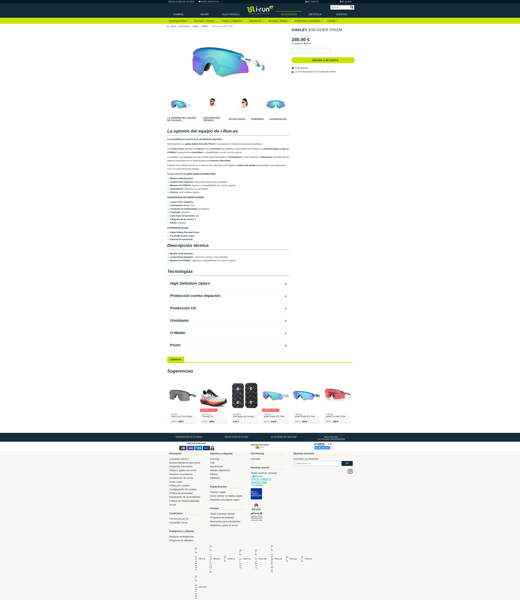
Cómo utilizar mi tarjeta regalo (226, 496)
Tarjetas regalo (218, 492)
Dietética (315, 14)
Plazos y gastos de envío (182, 470)
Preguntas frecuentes (180, 466)
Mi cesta (347, 2)
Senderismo (216, 466)
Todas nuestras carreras (264, 473)
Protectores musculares (308, 20)
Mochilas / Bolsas (278, 20)
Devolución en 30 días (181, 2)
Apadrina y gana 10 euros (224, 525)
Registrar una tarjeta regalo (225, 499)
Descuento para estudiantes (225, 521)
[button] (311, 51)
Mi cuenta (313, 2)
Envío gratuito (210, 2)
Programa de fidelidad (222, 517)
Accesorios (289, 14)
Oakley (205, 26)
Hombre (178, 14)
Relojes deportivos (220, 470)
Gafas (195, 26)
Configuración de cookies (183, 489)
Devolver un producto (180, 474)
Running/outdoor (178, 20)
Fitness (214, 474)
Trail (212, 462)
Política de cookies (179, 485)
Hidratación (255, 20)
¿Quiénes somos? (179, 459)
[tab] (228, 284)
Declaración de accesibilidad (184, 497)
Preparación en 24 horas (189, 437)
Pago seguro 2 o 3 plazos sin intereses (331, 438)
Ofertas (341, 14)
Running (214, 459)
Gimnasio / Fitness (204, 20)
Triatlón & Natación (232, 20)
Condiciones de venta (181, 478)
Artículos (255, 459)
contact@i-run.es (178, 522)
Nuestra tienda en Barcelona (184, 462)
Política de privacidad (180, 493)
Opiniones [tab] (175, 359)
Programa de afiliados (181, 540)
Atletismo (215, 478)
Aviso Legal (175, 481)
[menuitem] (179, 21)
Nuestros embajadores (181, 536)
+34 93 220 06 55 (178, 518)
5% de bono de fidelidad (283, 437)
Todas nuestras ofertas (222, 513)
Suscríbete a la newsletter (306, 459)
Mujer (205, 14)
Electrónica (231, 14)
